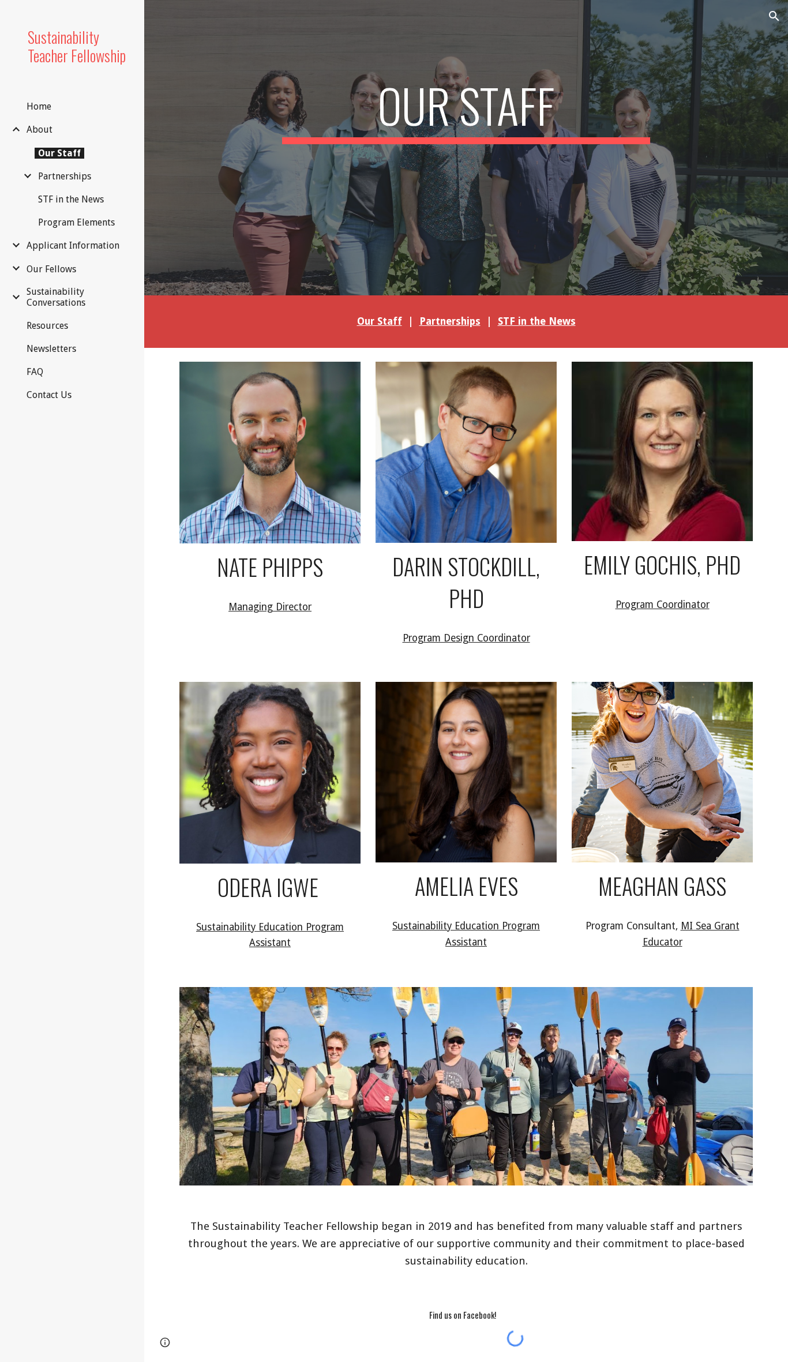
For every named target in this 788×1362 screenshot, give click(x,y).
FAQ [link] (35, 371)
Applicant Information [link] (73, 245)
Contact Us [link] (49, 394)
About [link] (39, 129)
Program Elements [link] (76, 222)
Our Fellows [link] (51, 269)
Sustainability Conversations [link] (56, 297)
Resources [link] (47, 325)
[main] (466, 131)
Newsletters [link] (51, 348)
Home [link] (39, 106)
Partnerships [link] (64, 176)
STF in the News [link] (71, 199)
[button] (774, 16)
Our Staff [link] (59, 153)
